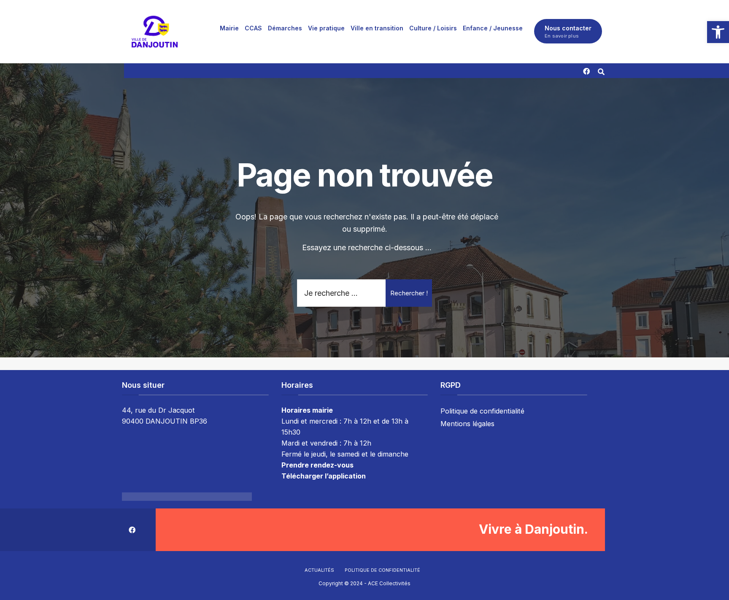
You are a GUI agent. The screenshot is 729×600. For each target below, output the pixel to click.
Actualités (319, 570)
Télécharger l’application (323, 476)
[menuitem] (229, 28)
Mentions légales (467, 423)
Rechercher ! (409, 293)
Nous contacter (568, 31)
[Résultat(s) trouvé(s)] (601, 70)
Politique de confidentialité (482, 411)
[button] (718, 32)
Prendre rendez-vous (317, 465)
